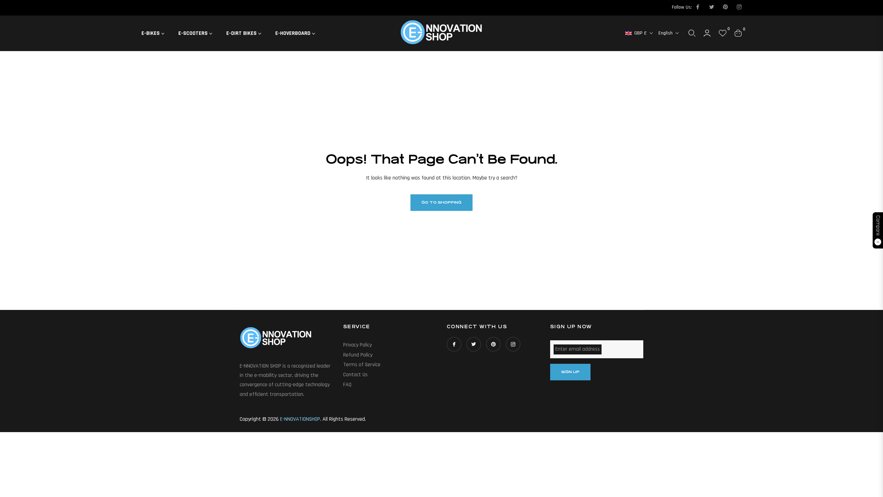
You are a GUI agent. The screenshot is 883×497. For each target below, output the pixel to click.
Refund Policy (358, 355)
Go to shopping (441, 202)
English (665, 33)
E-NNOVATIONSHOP (300, 419)
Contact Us (355, 374)
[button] (692, 33)
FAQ (347, 384)
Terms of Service (361, 364)
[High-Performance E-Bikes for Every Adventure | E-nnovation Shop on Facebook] (697, 7)
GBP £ (640, 33)
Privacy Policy (357, 345)
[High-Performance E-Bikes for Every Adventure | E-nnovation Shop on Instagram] (739, 7)
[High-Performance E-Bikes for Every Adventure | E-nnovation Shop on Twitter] (711, 7)
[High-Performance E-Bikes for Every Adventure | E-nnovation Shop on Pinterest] (725, 7)
